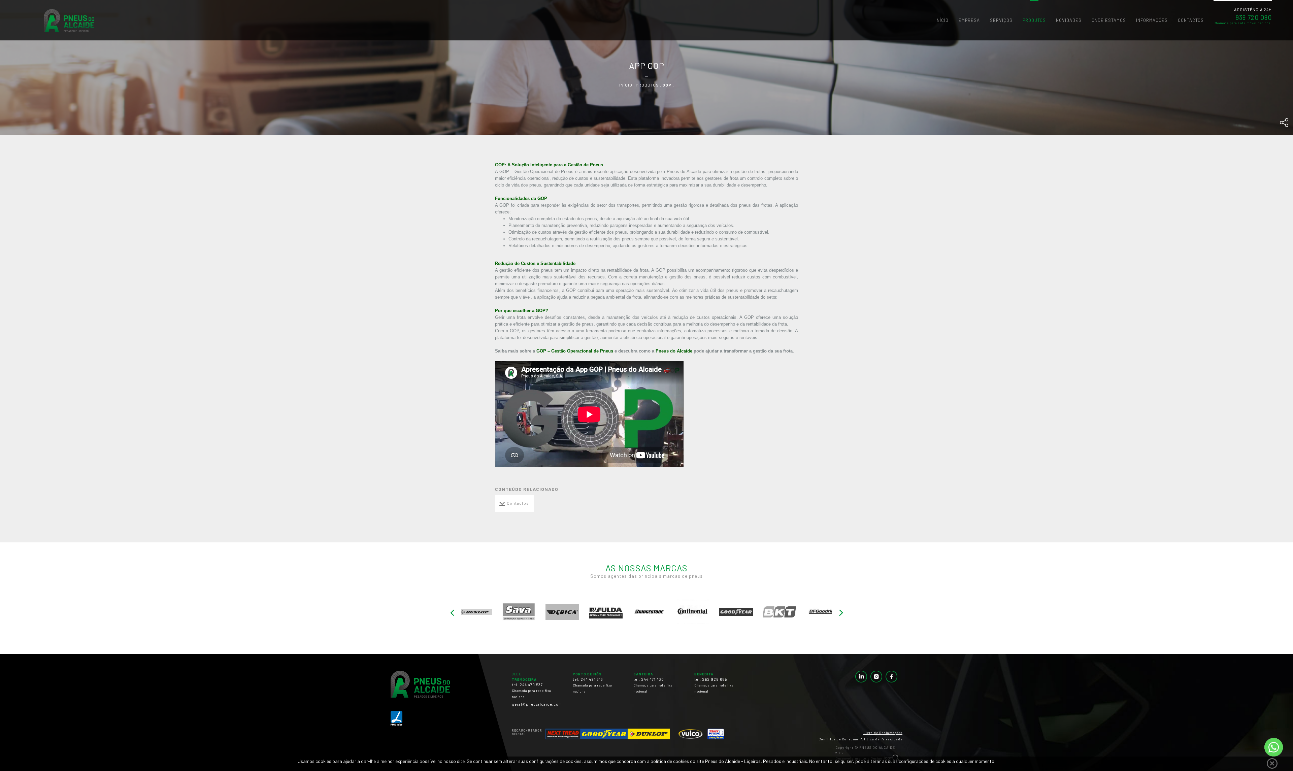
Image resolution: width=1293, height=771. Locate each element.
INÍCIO (942, 20)
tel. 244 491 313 (592, 685)
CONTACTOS (1191, 20)
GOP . (668, 84)
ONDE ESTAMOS (1109, 20)
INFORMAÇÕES (1152, 20)
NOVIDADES (1069, 20)
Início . (627, 84)
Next (841, 613)
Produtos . (649, 84)
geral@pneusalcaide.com (537, 704)
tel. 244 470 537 (531, 690)
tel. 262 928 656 (713, 685)
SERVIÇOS (1001, 20)
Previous (452, 613)
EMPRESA (969, 20)
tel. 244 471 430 (652, 685)
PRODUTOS (1034, 20)
